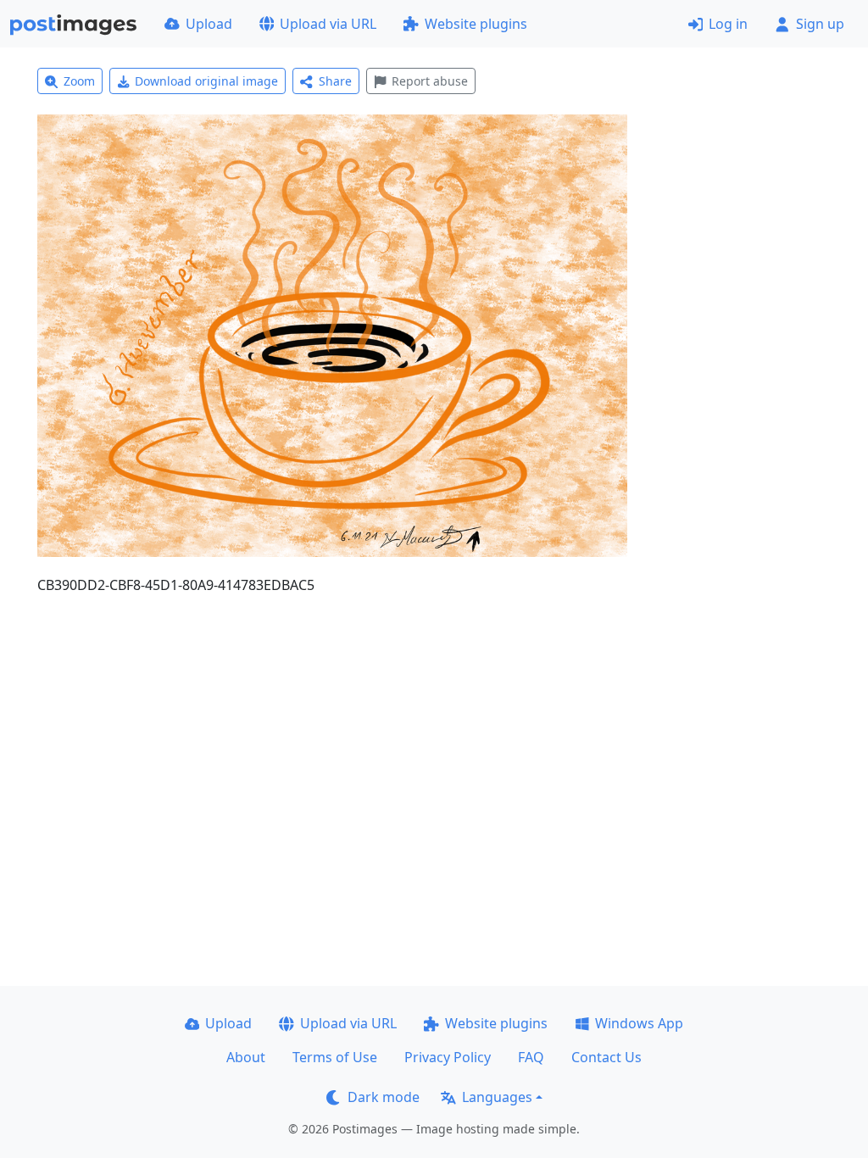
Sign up (820, 23)
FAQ (531, 1057)
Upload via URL (328, 23)
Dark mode (384, 1097)
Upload (209, 23)
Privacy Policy (447, 1057)
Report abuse (430, 81)
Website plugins (476, 23)
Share (335, 81)
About (245, 1057)
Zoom (79, 81)
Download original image (206, 81)
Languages (497, 1097)
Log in (728, 23)
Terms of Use (334, 1057)
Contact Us (606, 1057)
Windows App (639, 1023)
